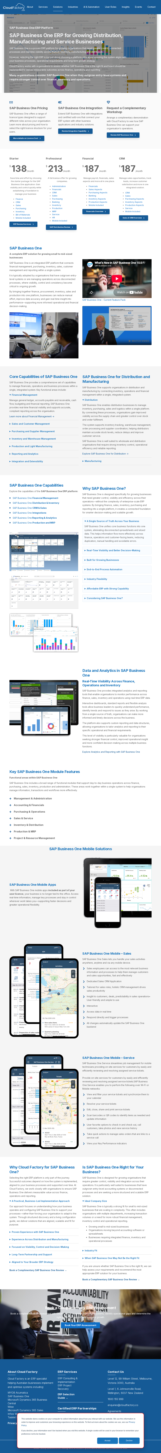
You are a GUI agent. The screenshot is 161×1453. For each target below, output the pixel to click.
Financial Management (24, 394)
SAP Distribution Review (60, 227)
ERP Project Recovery (64, 1387)
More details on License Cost (25, 138)
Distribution (91, 400)
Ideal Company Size (96, 1201)
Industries (73, 7)
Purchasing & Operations (29, 811)
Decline (129, 1440)
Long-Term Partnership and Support (32, 1254)
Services (43, 7)
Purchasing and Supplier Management (33, 431)
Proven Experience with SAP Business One (35, 1232)
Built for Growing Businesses (103, 560)
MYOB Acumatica (18, 1392)
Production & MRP (25, 831)
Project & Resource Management (34, 838)
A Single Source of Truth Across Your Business (113, 521)
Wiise (11, 1406)
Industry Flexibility (97, 579)
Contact (151, 7)
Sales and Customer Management (31, 423)
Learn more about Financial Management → (31, 416)
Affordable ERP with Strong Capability (108, 588)
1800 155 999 (115, 1399)
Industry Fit (91, 1250)
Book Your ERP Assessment (80, 1325)
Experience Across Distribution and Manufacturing (40, 1239)
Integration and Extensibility (27, 461)
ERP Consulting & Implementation (68, 1380)
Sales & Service (23, 818)
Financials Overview (95, 211)
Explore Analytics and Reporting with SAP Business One (111, 751)
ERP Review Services (22, 224)
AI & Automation (91, 7)
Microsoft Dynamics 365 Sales (25, 1410)
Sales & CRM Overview (132, 218)
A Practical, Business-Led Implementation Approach (41, 1201)
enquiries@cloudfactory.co (123, 1405)
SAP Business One (35, 498)
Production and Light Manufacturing (32, 446)
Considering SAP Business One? (105, 598)
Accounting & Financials (29, 805)
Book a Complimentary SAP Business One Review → (38, 1270)
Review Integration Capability (74, 131)
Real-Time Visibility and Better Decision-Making (113, 550)
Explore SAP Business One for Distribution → (105, 453)
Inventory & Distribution (28, 824)
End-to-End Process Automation (104, 569)
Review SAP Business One (122, 135)
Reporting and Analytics (25, 453)
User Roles (110, 7)
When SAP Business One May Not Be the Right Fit (112, 1258)
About (30, 7)
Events (138, 7)
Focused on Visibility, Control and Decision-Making (40, 1247)
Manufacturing (93, 461)
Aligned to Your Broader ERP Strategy (32, 1262)
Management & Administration (33, 798)
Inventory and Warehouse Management (34, 438)
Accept (107, 1440)
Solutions (58, 7)
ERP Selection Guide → (66, 1396)
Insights (126, 7)
